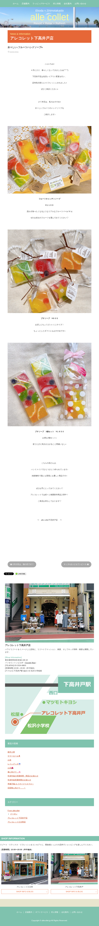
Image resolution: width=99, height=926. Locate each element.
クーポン (13, 814)
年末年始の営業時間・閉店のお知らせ (23, 776)
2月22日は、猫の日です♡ (22, 564)
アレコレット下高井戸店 (17, 818)
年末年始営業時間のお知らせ (19, 780)
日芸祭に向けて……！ (17, 788)
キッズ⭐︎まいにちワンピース (76, 564)
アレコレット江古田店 (17, 822)
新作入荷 (11, 752)
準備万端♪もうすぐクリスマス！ (21, 784)
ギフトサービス (41, 912)
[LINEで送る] (20, 574)
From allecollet (14, 811)
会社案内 (68, 3)
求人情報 (57, 3)
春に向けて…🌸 (14, 772)
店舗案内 (25, 3)
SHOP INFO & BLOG (24, 892)
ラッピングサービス (41, 3)
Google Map (30, 663)
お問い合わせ (80, 3)
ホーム (16, 3)
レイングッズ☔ (14, 764)
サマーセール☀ (14, 756)
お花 (9, 760)
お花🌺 (10, 768)
